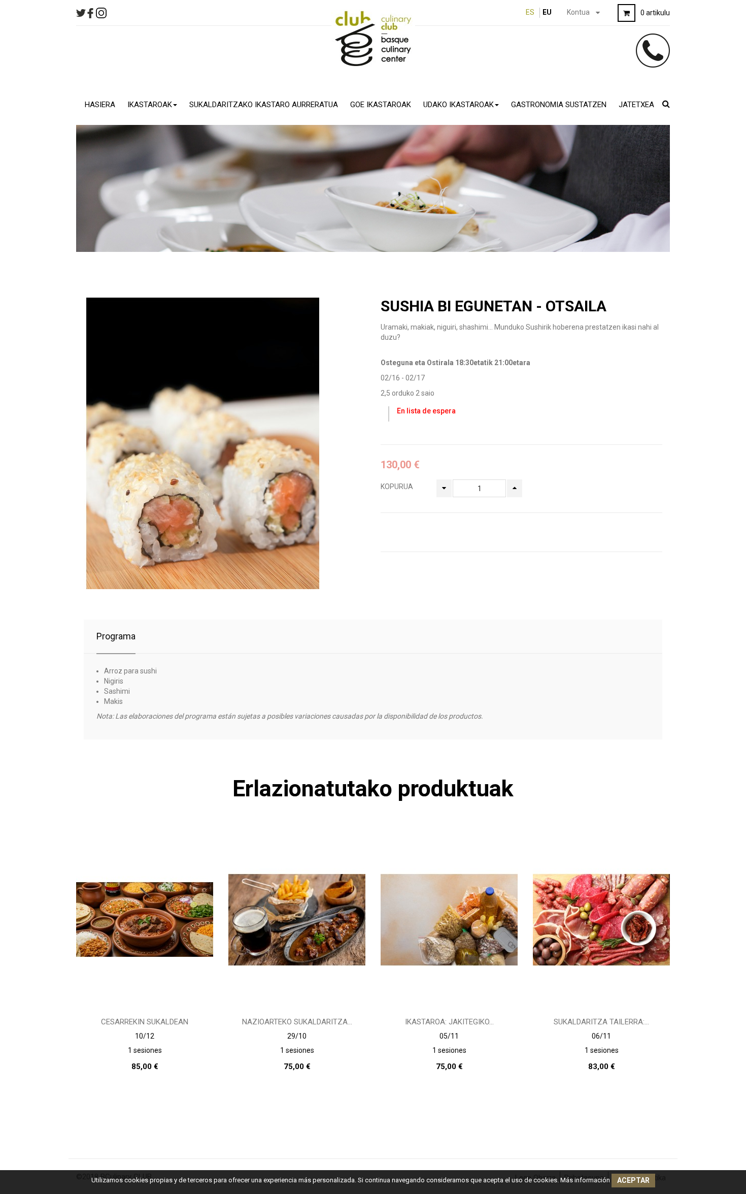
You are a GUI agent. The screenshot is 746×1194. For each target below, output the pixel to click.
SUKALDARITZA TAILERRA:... (601, 1021)
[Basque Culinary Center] (373, 38)
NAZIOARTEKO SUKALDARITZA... (297, 1021)
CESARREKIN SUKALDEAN (144, 1021)
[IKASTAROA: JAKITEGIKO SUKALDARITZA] (449, 919)
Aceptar (633, 1180)
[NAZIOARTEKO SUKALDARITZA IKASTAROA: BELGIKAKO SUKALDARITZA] (296, 919)
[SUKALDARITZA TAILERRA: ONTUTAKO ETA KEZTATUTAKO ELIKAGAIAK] (601, 919)
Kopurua (397, 486)
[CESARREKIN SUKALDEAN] (144, 919)
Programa (115, 636)
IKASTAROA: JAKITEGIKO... (449, 1021)
